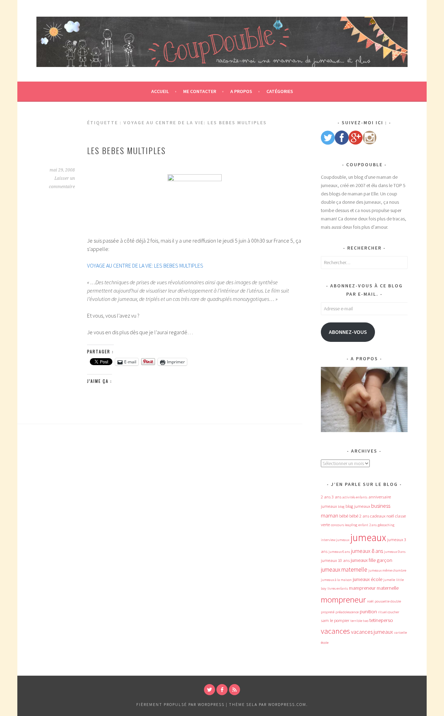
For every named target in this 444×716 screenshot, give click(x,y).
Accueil (160, 91)
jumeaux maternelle (344, 569)
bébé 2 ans (359, 516)
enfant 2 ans (367, 525)
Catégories (279, 91)
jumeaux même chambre (387, 570)
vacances (335, 631)
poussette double (388, 601)
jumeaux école (367, 579)
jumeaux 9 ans (394, 551)
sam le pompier (335, 620)
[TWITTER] (209, 689)
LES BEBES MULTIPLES (126, 150)
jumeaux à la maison (336, 580)
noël (370, 601)
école (324, 642)
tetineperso (381, 620)
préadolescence (347, 612)
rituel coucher (388, 612)
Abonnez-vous (348, 332)
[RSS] (234, 689)
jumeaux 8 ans (367, 550)
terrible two (359, 620)
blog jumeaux (357, 506)
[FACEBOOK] (222, 689)
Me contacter (199, 91)
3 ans (336, 497)
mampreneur (362, 588)
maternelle (388, 588)
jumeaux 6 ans (339, 551)
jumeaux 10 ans (335, 560)
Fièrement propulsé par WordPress (180, 704)
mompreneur (343, 599)
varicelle (400, 632)
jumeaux (368, 537)
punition (368, 611)
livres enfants (337, 588)
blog (341, 506)
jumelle (389, 580)
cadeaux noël (382, 516)
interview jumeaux (335, 540)
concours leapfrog (344, 525)
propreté (327, 612)
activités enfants (354, 497)
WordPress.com (287, 704)
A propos (241, 91)
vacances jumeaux (372, 631)
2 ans (326, 497)
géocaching (386, 525)
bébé (343, 516)
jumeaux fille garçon (371, 560)
